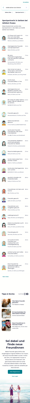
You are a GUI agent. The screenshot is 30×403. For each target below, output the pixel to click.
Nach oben (6, 276)
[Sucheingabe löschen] (26, 7)
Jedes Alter (8, 12)
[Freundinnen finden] (3, 7)
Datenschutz (6, 401)
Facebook (27, 294)
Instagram (25, 294)
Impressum (16, 401)
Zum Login (15, 376)
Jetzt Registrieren (15, 371)
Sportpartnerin (20, 12)
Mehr (25, 401)
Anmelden (26, 2)
